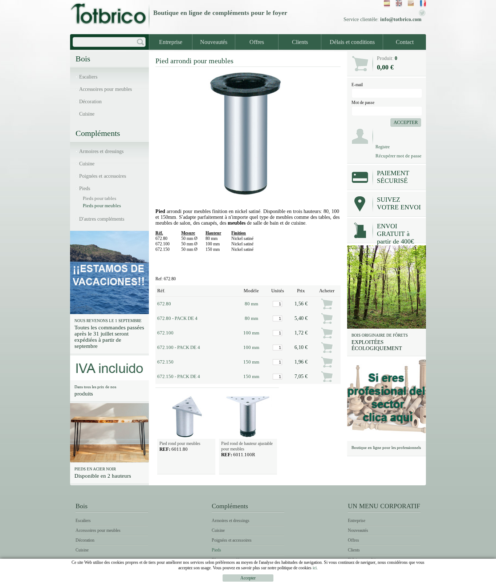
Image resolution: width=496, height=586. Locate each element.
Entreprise (170, 42)
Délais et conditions (352, 42)
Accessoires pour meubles (105, 89)
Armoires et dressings (101, 151)
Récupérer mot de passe (398, 155)
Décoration (90, 101)
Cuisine (86, 114)
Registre (382, 146)
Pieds (84, 188)
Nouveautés (213, 42)
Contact (405, 42)
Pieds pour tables (99, 198)
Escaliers (88, 77)
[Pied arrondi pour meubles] (248, 199)
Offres (256, 42)
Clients (300, 42)
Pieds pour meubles (102, 205)
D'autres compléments (101, 219)
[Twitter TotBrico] (422, 15)
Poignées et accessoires (102, 176)
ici (315, 567)
